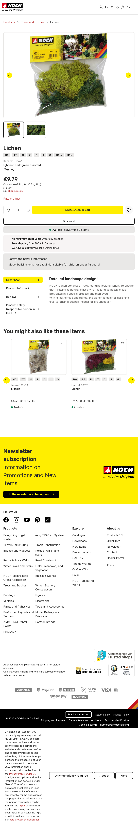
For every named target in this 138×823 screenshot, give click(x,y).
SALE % (77, 558)
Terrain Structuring (15, 545)
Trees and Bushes (14, 585)
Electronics (42, 601)
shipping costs (15, 191)
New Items (79, 546)
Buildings (9, 595)
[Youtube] (27, 519)
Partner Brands (45, 622)
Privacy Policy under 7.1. (22, 773)
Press (110, 565)
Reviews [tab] (11, 296)
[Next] (128, 75)
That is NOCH (116, 535)
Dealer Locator (82, 552)
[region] (69, 85)
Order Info (113, 541)
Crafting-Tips (80, 569)
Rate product (11, 198)
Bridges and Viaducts (16, 550)
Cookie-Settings (88, 724)
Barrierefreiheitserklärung (114, 724)
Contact (112, 552)
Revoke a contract (78, 714)
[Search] (101, 7)
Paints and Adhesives (16, 606)
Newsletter (114, 546)
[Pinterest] (37, 519)
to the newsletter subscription (29, 494)
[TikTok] (47, 519)
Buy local (69, 221)
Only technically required (71, 775)
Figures (40, 595)
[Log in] (123, 7)
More (124, 775)
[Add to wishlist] (62, 343)
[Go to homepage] (12, 7)
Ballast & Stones (45, 575)
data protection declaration (24, 819)
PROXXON (10, 631)
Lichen (15, 388)
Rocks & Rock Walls (16, 560)
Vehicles (8, 601)
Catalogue (78, 535)
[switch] (126, 673)
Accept (104, 775)
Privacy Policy (121, 714)
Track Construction (47, 545)
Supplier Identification (117, 720)
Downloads (79, 541)
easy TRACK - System (49, 535)
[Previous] (9, 75)
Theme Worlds (81, 563)
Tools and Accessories (49, 606)
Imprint (22, 805)
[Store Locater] (112, 7)
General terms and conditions (85, 720)
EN (106, 7)
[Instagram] (16, 519)
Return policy (102, 714)
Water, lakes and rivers (18, 566)
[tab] (23, 280)
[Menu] (133, 7)
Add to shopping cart (77, 209)
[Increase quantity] (29, 210)
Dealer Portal (115, 558)
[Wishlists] (117, 7)
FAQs (75, 575)
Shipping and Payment (53, 720)
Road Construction (47, 560)
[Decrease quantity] (7, 210)
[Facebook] (6, 519)
